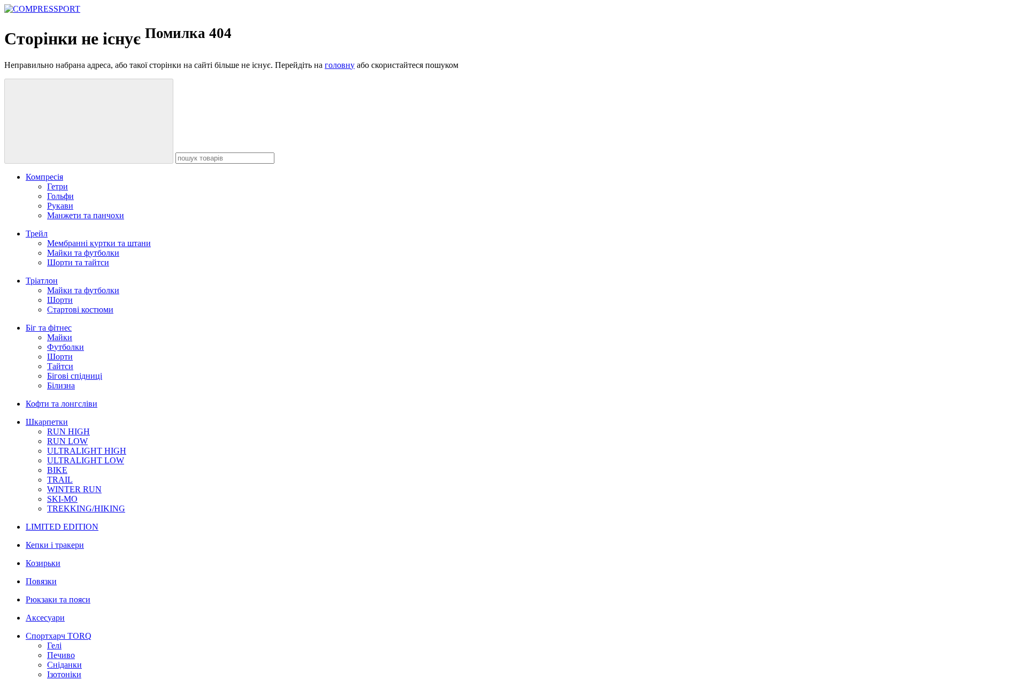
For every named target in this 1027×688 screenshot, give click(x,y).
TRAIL (60, 479)
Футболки (65, 346)
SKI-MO (62, 498)
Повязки (41, 581)
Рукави (60, 205)
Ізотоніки (64, 674)
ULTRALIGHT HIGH (86, 450)
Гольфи (60, 196)
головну (340, 65)
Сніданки (64, 664)
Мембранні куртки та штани (99, 243)
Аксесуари (45, 617)
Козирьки (43, 563)
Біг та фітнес (49, 327)
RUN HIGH (68, 431)
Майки (59, 337)
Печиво (61, 655)
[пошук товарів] (88, 121)
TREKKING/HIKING (86, 508)
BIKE (57, 470)
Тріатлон (42, 280)
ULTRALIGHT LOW (85, 460)
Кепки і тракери (55, 544)
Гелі (54, 645)
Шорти (60, 299)
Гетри (57, 186)
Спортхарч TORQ (58, 635)
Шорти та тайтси (78, 262)
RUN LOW (67, 441)
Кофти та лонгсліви (61, 403)
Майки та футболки (83, 252)
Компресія (44, 176)
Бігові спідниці (74, 375)
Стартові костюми (80, 309)
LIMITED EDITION (62, 526)
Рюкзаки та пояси (58, 599)
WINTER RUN (74, 489)
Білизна (61, 385)
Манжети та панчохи (85, 215)
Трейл (37, 233)
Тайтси (60, 366)
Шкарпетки (47, 421)
